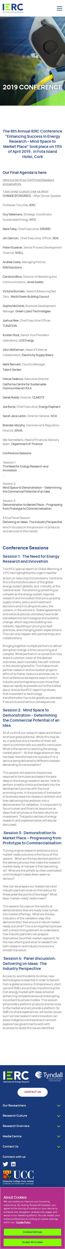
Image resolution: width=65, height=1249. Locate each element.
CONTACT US (32, 1092)
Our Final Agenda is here (25, 173)
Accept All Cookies (32, 1242)
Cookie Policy (23, 1222)
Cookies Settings (32, 1232)
